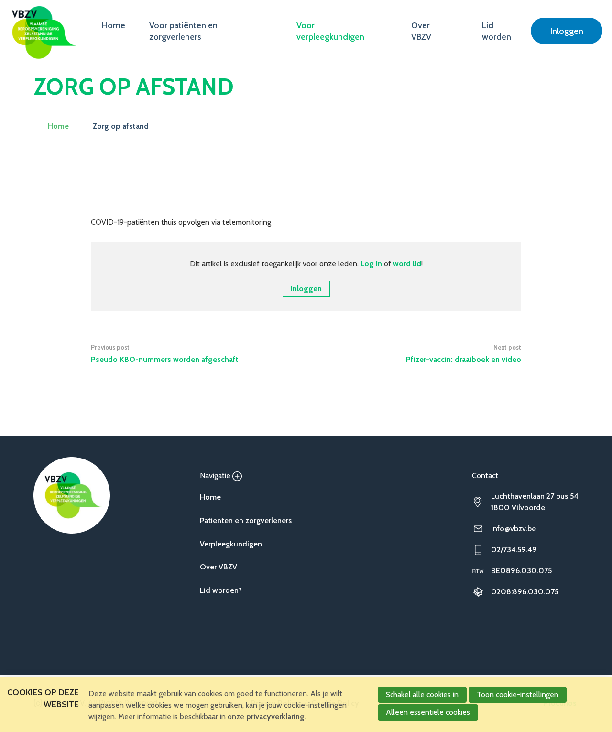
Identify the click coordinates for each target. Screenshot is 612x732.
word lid (407, 263)
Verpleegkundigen (231, 543)
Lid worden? (221, 590)
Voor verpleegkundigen (330, 31)
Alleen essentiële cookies (428, 712)
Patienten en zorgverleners (246, 520)
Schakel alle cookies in (422, 694)
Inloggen (566, 31)
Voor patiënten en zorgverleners (183, 31)
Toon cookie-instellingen (517, 694)
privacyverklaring (275, 716)
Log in (371, 263)
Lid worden (496, 31)
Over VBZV (421, 31)
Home (113, 25)
